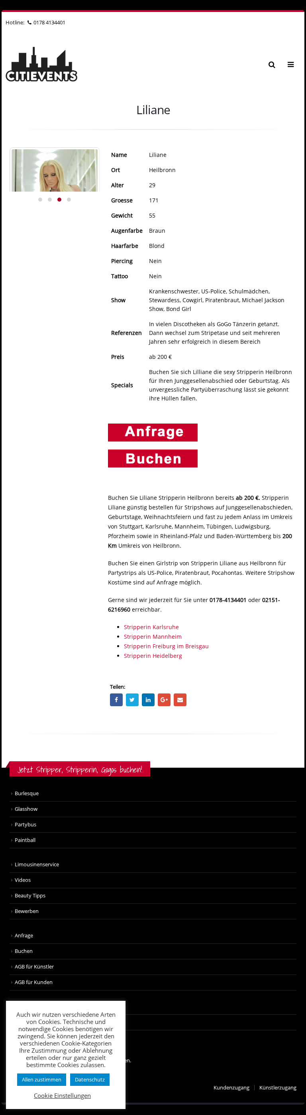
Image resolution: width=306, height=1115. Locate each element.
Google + (164, 699)
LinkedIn (148, 699)
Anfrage (24, 935)
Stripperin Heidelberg (153, 655)
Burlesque (27, 793)
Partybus (25, 824)
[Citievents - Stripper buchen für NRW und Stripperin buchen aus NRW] (41, 64)
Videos (23, 880)
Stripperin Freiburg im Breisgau (166, 646)
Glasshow (26, 809)
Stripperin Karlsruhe (151, 627)
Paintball (25, 840)
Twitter (132, 699)
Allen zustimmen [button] (41, 1079)
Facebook (116, 699)
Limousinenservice (37, 864)
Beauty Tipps (30, 895)
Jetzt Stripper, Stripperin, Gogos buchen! (80, 769)
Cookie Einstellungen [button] (62, 1095)
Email (180, 699)
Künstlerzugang (277, 1087)
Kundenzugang (231, 1087)
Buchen (24, 951)
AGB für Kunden (34, 982)
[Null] (153, 457)
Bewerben (27, 911)
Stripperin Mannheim (153, 636)
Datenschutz (90, 1079)
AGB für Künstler (34, 966)
